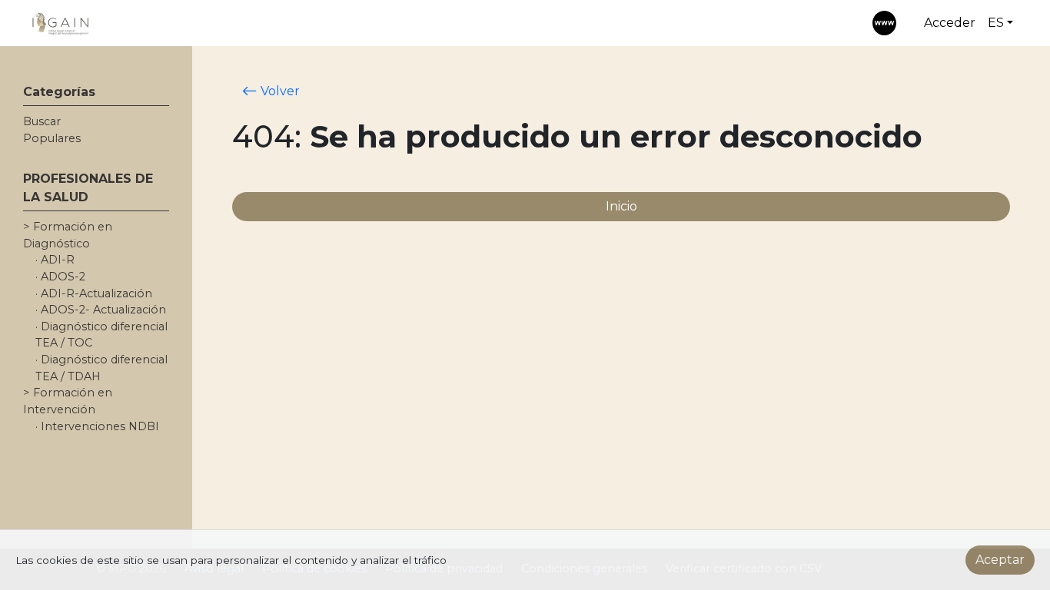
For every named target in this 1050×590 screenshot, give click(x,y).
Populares (52, 138)
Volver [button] (279, 91)
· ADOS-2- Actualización (100, 310)
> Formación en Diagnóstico (67, 235)
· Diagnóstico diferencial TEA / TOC (101, 335)
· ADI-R (55, 260)
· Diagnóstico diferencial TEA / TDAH (101, 368)
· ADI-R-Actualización (93, 293)
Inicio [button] (621, 206)
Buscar (42, 121)
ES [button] (996, 22)
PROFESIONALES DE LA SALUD (88, 187)
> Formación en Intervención (67, 401)
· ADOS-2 (60, 276)
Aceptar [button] (1000, 559)
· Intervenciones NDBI (97, 426)
